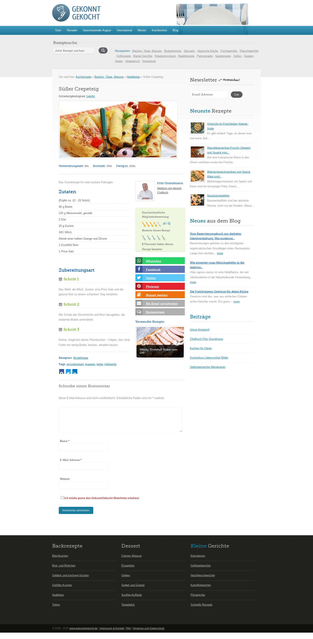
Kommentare (154, 312)
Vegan (119, 61)
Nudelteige (133, 76)
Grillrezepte (124, 56)
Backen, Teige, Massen (147, 51)
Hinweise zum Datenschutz (148, 628)
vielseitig (110, 364)
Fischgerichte (229, 51)
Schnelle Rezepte (201, 604)
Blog (175, 30)
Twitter (150, 278)
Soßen (237, 56)
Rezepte (72, 30)
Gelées (125, 575)
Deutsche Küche (208, 51)
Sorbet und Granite (133, 585)
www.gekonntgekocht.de (83, 628)
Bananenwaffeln (218, 195)
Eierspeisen (198, 555)
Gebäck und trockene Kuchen (70, 575)
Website (65, 478)
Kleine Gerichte (142, 56)
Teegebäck (128, 604)
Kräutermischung (165, 56)
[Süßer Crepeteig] (118, 129)
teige (99, 364)
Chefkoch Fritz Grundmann (206, 339)
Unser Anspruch (200, 329)
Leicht (90, 96)
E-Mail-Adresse (71, 460)
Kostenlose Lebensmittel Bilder (209, 357)
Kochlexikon (159, 30)
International (124, 30)
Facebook (153, 269)
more (220, 253)
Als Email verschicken (161, 303)
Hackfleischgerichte (203, 575)
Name (64, 441)
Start (58, 30)
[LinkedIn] (74, 371)
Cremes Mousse (131, 555)
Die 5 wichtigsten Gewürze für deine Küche (219, 291)
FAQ (128, 628)
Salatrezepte (223, 56)
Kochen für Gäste (201, 348)
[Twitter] (68, 371)
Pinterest (152, 286)
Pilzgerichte (198, 594)
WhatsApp (153, 261)
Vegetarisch (132, 61)
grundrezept (75, 364)
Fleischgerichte (249, 51)
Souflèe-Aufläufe (131, 594)
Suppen (248, 56)
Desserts (189, 51)
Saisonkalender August (97, 30)
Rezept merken (156, 295)
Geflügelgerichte (201, 565)
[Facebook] (61, 371)
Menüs (142, 30)
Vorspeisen (149, 61)
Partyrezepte (205, 56)
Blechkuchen (60, 555)
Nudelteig (58, 594)
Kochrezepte (83, 76)
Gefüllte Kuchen (62, 585)
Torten (56, 604)
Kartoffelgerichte (201, 585)
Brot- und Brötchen (63, 565)
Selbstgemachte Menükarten (207, 367)
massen (90, 364)
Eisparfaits (128, 565)
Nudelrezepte (186, 56)
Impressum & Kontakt (112, 628)
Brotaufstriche (172, 51)
